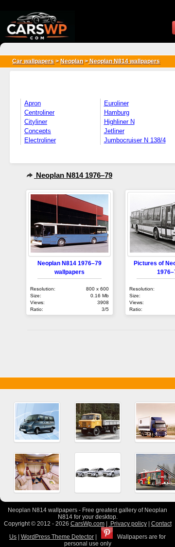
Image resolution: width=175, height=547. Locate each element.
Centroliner (39, 112)
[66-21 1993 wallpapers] (97, 422)
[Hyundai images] (97, 472)
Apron (32, 103)
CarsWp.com (87, 523)
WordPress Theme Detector (57, 536)
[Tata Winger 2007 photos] (37, 422)
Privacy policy (128, 523)
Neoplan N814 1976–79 (73, 175)
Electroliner (40, 140)
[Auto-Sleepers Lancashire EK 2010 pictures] (37, 472)
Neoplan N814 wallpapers (124, 61)
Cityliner (35, 121)
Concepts (37, 131)
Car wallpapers (33, 61)
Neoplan (71, 61)
